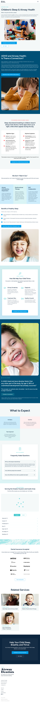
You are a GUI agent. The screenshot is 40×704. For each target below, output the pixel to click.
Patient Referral (3, 692)
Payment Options (3, 683)
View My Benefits (20, 579)
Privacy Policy (3, 697)
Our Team (5, 46)
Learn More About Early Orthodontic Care (11, 226)
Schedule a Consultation (8, 394)
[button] (23, 502)
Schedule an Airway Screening (9, 42)
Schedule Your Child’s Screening (20, 311)
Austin (23, 515)
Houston (17, 515)
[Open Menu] (38, 1)
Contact (2, 689)
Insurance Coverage (4, 680)
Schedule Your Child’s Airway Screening (20, 162)
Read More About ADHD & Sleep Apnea (11, 74)
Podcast (2, 691)
